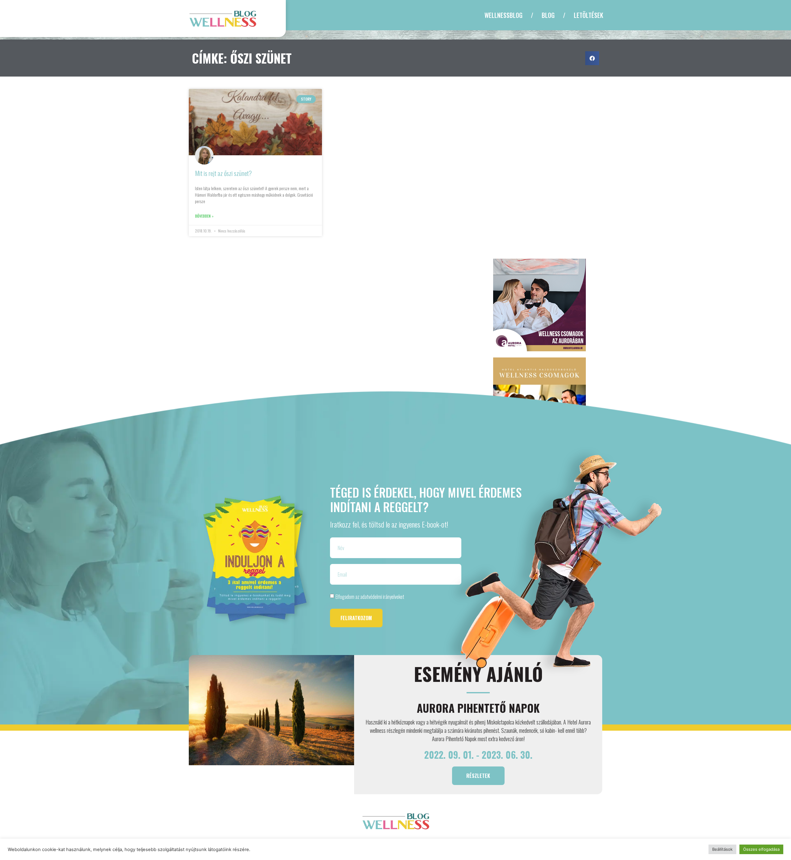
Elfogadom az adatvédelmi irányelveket (370, 596)
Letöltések (588, 15)
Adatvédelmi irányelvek (426, 842)
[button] (592, 58)
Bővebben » (204, 216)
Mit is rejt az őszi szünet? (223, 173)
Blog (548, 15)
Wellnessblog (503, 15)
